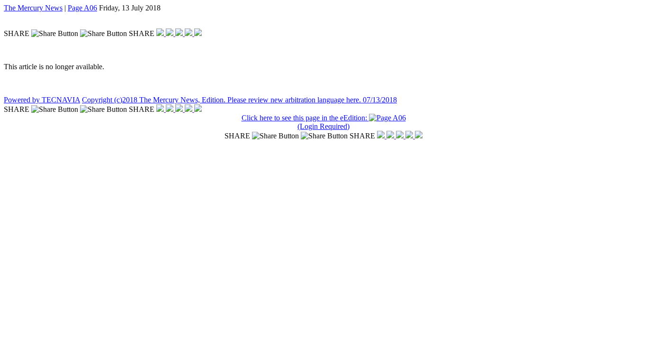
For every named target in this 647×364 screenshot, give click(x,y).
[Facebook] (161, 33)
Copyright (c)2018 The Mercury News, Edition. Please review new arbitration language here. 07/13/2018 (239, 100)
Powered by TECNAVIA (42, 100)
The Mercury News (33, 8)
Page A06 (82, 8)
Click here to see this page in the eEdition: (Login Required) (305, 122)
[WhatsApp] (180, 33)
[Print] (198, 33)
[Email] (189, 33)
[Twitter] (170, 33)
